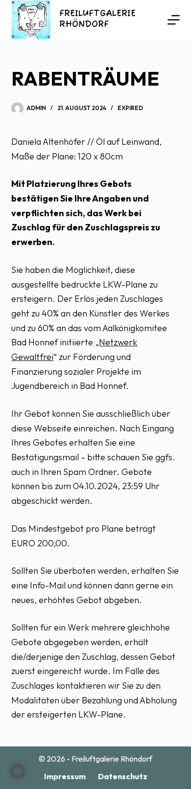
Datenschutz (122, 776)
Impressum (65, 776)
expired (130, 108)
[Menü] (173, 20)
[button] (17, 771)
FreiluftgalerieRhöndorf (97, 19)
